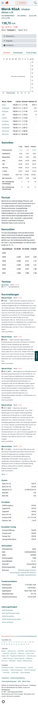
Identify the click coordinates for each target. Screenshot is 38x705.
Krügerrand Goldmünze (17, 656)
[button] (3, 701)
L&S (3, 115)
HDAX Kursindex (8, 616)
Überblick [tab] (6, 53)
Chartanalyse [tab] (18, 53)
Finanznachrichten (7, 667)
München (5, 134)
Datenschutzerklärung (17, 678)
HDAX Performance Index (11, 619)
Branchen (6, 672)
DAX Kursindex (7, 610)
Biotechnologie (23, 570)
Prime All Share (7, 622)
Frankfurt (5, 121)
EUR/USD (21, 651)
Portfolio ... (10, 45)
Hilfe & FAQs (26, 681)
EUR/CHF (6, 653)
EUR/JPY (14, 653)
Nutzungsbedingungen (9, 681)
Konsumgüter (15, 573)
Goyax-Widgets (25, 672)
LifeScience (24, 573)
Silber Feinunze (8, 658)
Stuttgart (5, 111)
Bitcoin (3, 651)
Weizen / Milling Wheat (24, 661)
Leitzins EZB (30, 653)
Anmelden (22, 3)
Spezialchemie (30, 575)
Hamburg (5, 124)
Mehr (3, 474)
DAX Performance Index (11, 613)
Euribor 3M (5, 656)
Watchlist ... (11, 36)
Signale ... (10, 41)
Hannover (5, 131)
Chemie (33, 570)
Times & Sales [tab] (31, 53)
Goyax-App (14, 672)
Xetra (4, 105)
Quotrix (4, 118)
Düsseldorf (6, 128)
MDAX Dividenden (16, 670)
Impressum (5, 678)
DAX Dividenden (20, 667)
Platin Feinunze (19, 658)
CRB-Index (12, 661)
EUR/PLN (21, 653)
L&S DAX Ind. (11, 651)
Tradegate (5, 108)
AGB (19, 681)
